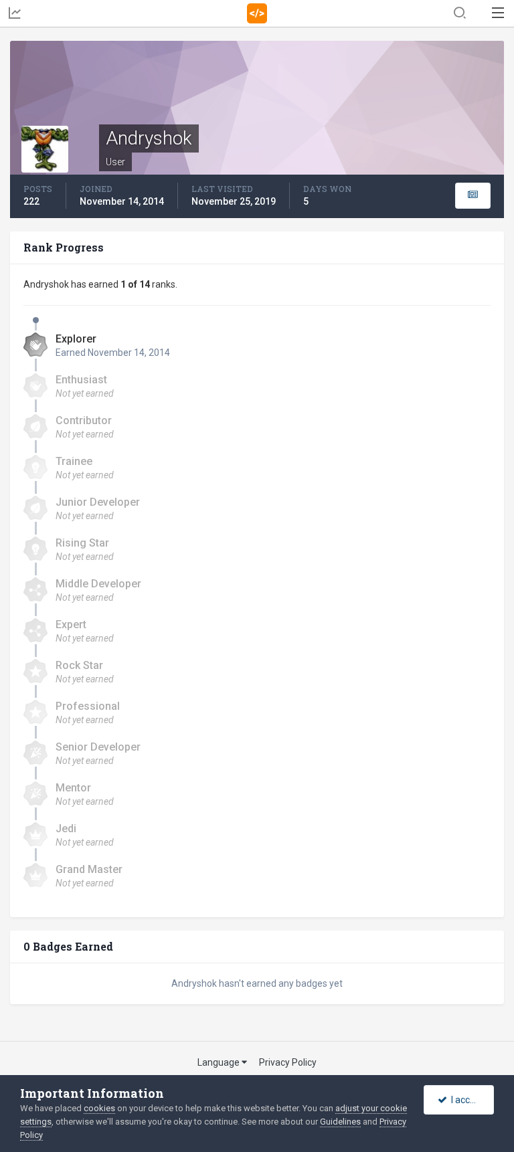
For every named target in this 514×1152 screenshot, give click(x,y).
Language (219, 1062)
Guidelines (340, 1122)
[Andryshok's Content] (473, 196)
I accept (465, 1099)
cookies (99, 1108)
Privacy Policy (288, 1062)
